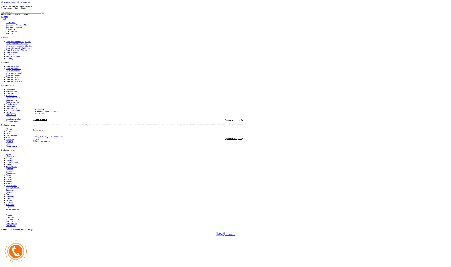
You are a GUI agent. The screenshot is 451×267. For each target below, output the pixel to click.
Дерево (9, 200)
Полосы (9, 175)
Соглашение (11, 226)
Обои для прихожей (14, 73)
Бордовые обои (12, 121)
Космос (9, 192)
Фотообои (10, 54)
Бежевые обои (11, 91)
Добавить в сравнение (42, 141)
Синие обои (11, 106)
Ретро (8, 131)
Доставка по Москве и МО (16, 25)
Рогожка (9, 203)
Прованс (9, 142)
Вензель (9, 171)
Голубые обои (11, 104)
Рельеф (9, 144)
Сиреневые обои (12, 102)
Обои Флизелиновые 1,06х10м (18, 42)
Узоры (8, 177)
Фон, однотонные (13, 188)
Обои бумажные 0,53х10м (16, 50)
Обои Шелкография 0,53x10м (18, 48)
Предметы (10, 196)
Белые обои (10, 89)
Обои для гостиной (13, 77)
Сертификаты (11, 31)
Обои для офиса (12, 79)
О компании (11, 23)
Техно (8, 137)
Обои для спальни (13, 69)
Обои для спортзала (14, 81)
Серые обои (11, 113)
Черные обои (11, 115)
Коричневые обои (13, 110)
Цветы (8, 154)
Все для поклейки (13, 56)
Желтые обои (11, 96)
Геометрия (10, 165)
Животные (10, 156)
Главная (40, 109)
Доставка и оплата (13, 219)
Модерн (9, 129)
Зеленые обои (11, 108)
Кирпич (9, 181)
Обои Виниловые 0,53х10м (17, 44)
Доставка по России (14, 27)
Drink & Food (11, 186)
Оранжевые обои (13, 98)
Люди (8, 194)
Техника (9, 190)
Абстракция (11, 173)
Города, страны (12, 162)
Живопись (10, 205)
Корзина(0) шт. (4, 18)
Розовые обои (11, 94)
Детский (9, 169)
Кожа (8, 198)
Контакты (10, 33)
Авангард (10, 140)
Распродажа (10, 29)
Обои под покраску (14, 52)
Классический (11, 135)
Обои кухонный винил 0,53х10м (19, 46)
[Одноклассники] (229, 235)
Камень (9, 184)
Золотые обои (11, 117)
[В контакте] (219, 235)
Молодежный (11, 167)
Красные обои (11, 100)
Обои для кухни (12, 67)
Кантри (9, 133)
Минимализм (11, 146)
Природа (9, 160)
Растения (9, 158)
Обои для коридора (13, 75)
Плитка (9, 179)
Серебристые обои (13, 119)
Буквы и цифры (12, 209)
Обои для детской (13, 71)
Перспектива (11, 207)
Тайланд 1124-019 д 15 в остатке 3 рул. (48, 137)
